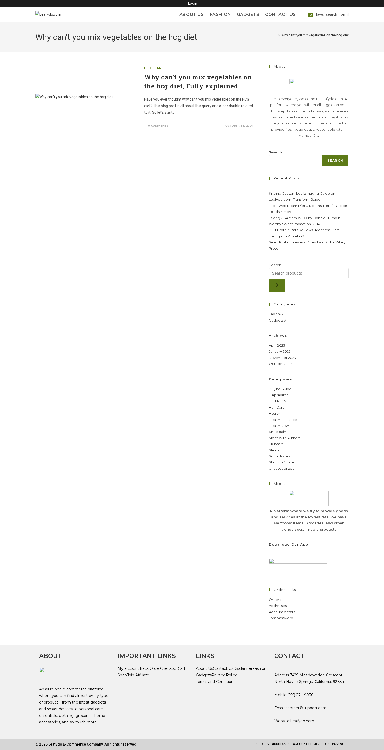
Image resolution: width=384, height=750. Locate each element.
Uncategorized (282, 468)
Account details (282, 612)
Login (192, 3)
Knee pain (277, 431)
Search (275, 152)
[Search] (277, 285)
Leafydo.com (302, 721)
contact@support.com (306, 708)
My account (128, 668)
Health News (279, 425)
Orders (275, 599)
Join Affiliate (138, 675)
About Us (204, 668)
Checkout (169, 668)
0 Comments (158, 125)
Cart (181, 668)
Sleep (274, 450)
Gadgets (204, 675)
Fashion (259, 668)
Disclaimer (242, 668)
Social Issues (279, 456)
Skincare (276, 444)
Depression (278, 395)
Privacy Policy (224, 675)
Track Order (149, 668)
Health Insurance (283, 419)
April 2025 (277, 345)
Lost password (281, 618)
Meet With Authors (284, 438)
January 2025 (279, 351)
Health (274, 413)
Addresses (278, 605)
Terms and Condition (215, 681)
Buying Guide (280, 389)
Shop (122, 675)
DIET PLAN (152, 68)
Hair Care (277, 407)
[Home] (275, 35)
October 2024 (281, 364)
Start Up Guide (281, 462)
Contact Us (223, 668)
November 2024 (282, 358)
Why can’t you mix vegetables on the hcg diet (315, 35)
